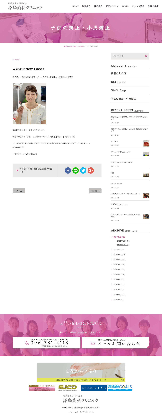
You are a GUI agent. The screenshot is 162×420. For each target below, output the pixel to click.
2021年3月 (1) (123, 245)
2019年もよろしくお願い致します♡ (125, 194)
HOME (66, 46)
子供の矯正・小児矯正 (76, 46)
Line (75, 170)
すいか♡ (114, 141)
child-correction (24, 54)
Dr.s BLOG (118, 82)
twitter (83, 170)
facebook (68, 170)
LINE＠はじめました (119, 204)
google (91, 170)
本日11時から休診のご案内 (121, 163)
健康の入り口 (118, 73)
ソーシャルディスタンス (120, 152)
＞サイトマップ (73, 412)
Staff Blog (118, 90)
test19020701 (116, 183)
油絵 (113, 173)
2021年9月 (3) (123, 241)
